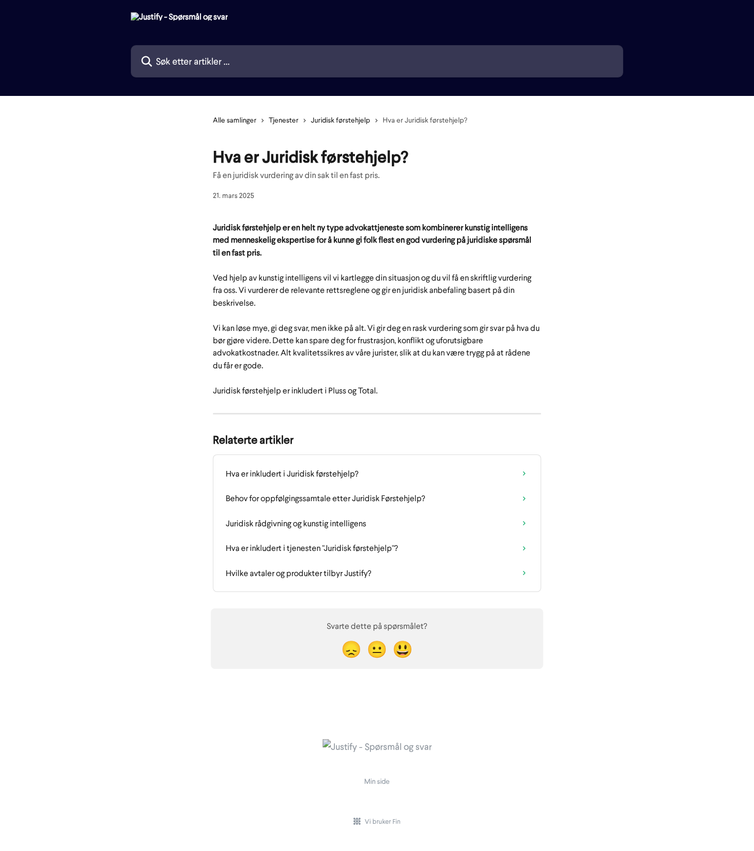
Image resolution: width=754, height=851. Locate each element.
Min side (377, 781)
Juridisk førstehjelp (340, 119)
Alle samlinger (234, 119)
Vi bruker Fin (383, 821)
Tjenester (284, 119)
